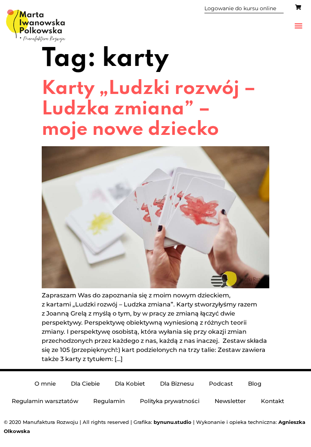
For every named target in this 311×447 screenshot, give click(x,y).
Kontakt (272, 401)
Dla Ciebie (85, 383)
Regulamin (109, 401)
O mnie (45, 383)
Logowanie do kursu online (240, 8)
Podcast (221, 383)
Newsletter (230, 401)
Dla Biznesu (177, 383)
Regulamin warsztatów (45, 401)
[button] (298, 26)
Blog (254, 383)
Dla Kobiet (130, 383)
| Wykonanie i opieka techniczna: (216, 422)
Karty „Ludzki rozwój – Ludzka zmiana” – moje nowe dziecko (149, 109)
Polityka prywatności (169, 401)
